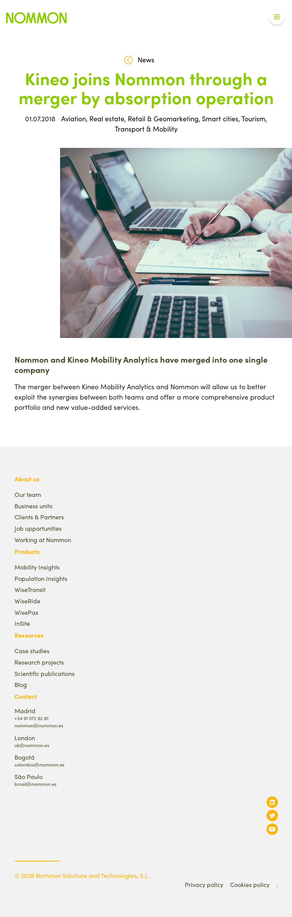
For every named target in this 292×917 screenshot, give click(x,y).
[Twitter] (272, 815)
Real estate (106, 118)
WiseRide (27, 601)
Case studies (31, 651)
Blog (20, 685)
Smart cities (220, 118)
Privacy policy (204, 884)
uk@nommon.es (31, 745)
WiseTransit (30, 589)
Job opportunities (38, 528)
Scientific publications (44, 673)
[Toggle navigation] (276, 17)
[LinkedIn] (272, 802)
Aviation (73, 118)
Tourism (253, 118)
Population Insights (40, 578)
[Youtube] (272, 829)
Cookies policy (250, 884)
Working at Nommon (42, 540)
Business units (33, 506)
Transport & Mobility (146, 128)
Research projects (39, 662)
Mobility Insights (37, 567)
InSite (22, 623)
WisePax (26, 612)
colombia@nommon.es (39, 764)
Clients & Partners (39, 517)
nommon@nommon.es (38, 725)
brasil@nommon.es (35, 784)
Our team (27, 494)
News (146, 59)
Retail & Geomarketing (163, 118)
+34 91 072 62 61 (31, 718)
